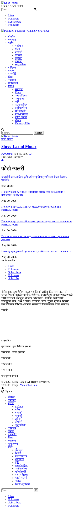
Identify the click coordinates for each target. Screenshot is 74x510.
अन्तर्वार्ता (19, 98)
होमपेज (11, 36)
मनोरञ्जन (13, 83)
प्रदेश (11, 42)
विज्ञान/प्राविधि (22, 123)
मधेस (17, 48)
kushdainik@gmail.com (20, 328)
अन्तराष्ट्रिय (21, 95)
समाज (11, 70)
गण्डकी (18, 55)
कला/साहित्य (21, 104)
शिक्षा (10, 76)
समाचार (12, 39)
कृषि (17, 101)
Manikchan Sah (28, 385)
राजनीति (12, 73)
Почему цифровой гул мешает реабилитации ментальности (36, 251)
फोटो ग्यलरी (21, 117)
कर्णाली (18, 61)
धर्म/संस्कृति (20, 111)
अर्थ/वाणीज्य (21, 107)
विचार (18, 92)
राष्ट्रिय (12, 67)
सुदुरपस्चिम (20, 64)
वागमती (18, 52)
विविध (11, 86)
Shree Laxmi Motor (18, 146)
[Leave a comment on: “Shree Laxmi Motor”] (30, 153)
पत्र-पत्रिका (21, 114)
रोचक (18, 120)
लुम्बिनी (18, 58)
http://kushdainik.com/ (19, 334)
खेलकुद (19, 89)
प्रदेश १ (19, 45)
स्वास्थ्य (12, 80)
